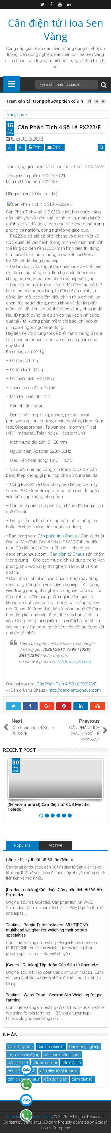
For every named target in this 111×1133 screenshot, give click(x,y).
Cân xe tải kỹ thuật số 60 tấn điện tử (39, 859)
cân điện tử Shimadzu (59, 1071)
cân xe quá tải (44, 1062)
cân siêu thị (18, 1062)
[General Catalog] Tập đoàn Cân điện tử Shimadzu (53, 964)
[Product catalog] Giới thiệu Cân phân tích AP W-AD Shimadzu (54, 892)
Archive (55, 845)
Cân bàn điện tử (51, 1046)
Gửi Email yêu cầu (74, 661)
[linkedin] (69, 4)
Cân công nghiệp (84, 1046)
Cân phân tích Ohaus (57, 536)
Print (37, 147)
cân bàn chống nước (62, 1054)
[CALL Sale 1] (26, 1085)
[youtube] (60, 4)
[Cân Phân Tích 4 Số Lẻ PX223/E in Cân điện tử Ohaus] (55, 156)
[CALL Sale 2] (26, 1115)
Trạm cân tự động (23, 1054)
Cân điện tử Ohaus (67, 554)
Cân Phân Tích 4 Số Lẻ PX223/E (74, 166)
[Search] (103, 84)
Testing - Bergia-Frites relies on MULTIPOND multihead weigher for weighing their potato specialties (47, 930)
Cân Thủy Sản (20, 1046)
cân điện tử (54, 48)
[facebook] (51, 4)
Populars (22, 845)
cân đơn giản (55, 1079)
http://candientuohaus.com (75, 690)
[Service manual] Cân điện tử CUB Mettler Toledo (48, 807)
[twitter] (42, 4)
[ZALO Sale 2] (26, 1100)
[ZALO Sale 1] (26, 1069)
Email (57, 147)
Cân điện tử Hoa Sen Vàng (55, 29)
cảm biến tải (82, 1079)
